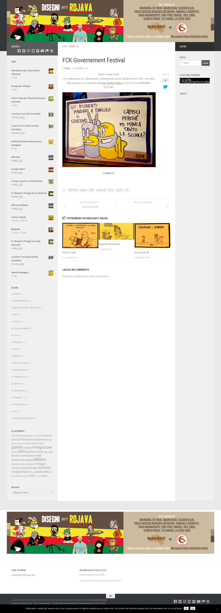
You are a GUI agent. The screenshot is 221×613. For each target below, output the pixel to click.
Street (17, 383)
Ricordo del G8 (142, 252)
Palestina (15, 467)
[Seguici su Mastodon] (51, 51)
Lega (46, 452)
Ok (186, 608)
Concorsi (18, 321)
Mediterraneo (18, 460)
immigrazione (42, 447)
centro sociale (33, 436)
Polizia (24, 467)
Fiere (16, 335)
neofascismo (30, 464)
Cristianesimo (46, 435)
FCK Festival (73, 190)
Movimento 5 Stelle (17, 464)
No (192, 608)
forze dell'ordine (20, 443)
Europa (38, 439)
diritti (21, 439)
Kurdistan (30, 451)
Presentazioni (20, 369)
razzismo (44, 468)
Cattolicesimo (21, 435)
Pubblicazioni (20, 376)
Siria (33, 472)
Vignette (74, 46)
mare (38, 455)
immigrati (27, 447)
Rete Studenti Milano (111, 83)
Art (15, 314)
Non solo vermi (20, 363)
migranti (30, 460)
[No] (217, 608)
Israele (14, 452)
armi (13, 436)
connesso (79, 276)
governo (83, 190)
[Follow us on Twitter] (23, 51)
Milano (91, 190)
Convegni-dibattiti (22, 328)
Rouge (67, 68)
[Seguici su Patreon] (47, 51)
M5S (18, 456)
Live (64, 46)
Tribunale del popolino (109, 243)
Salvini (111, 190)
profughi (33, 468)
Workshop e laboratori (24, 418)
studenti (119, 190)
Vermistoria (19, 390)
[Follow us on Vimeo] (37, 51)
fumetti (28, 443)
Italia (21, 451)
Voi (15, 411)
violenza (37, 476)
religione (16, 472)
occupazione (101, 190)
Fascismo (47, 439)
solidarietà (41, 472)
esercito (29, 439)
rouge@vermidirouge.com (23, 574)
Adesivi (17, 293)
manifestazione (28, 455)
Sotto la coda (69, 252)
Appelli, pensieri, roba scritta (27, 307)
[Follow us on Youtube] (33, 51)
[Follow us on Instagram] (28, 51)
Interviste (18, 342)
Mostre (17, 356)
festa (13, 443)
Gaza (41, 443)
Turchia (26, 476)
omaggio (40, 464)
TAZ (126, 190)
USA (32, 475)
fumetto (35, 443)
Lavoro (39, 451)
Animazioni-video (21, 300)
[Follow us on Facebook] (19, 51)
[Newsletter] (42, 51)
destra (14, 439)
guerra (16, 447)
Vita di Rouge (20, 404)
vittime (44, 475)
